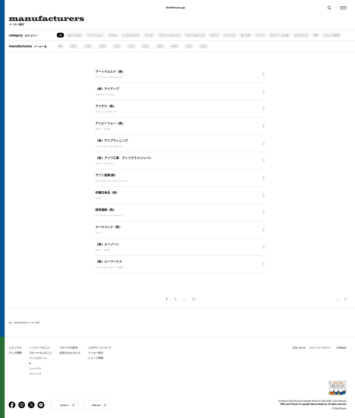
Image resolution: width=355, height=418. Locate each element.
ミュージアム (35, 368)
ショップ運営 (331, 35)
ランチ (149, 35)
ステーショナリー (169, 35)
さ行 (102, 46)
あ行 (73, 46)
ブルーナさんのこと (40, 352)
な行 (131, 46)
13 (193, 299)
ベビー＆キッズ (195, 35)
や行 (174, 46)
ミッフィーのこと (39, 347)
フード (260, 35)
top (10, 322)
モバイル (229, 35)
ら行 (189, 46)
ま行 (160, 46)
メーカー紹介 (95, 352)
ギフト (214, 35)
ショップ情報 (95, 357)
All (60, 46)
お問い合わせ (299, 347)
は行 (145, 46)
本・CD (245, 35)
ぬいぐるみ (74, 35)
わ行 (203, 46)
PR (315, 35)
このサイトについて (99, 347)
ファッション (95, 35)
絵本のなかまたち (70, 352)
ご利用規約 (340, 347)
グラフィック (35, 373)
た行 (116, 46)
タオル (113, 35)
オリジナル (301, 35)
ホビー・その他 (279, 35)
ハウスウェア (131, 35)
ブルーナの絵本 (69, 347)
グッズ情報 (15, 352)
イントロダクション (38, 358)
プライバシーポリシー (320, 347)
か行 (88, 46)
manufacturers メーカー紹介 (27, 322)
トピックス (15, 347)
